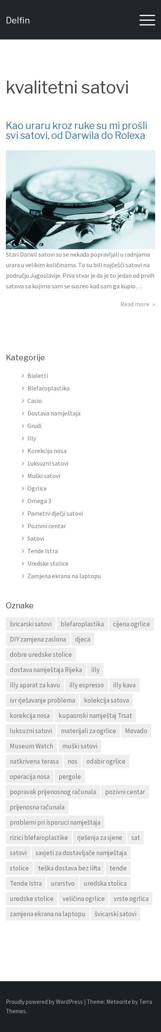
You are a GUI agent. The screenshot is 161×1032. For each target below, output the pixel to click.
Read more (137, 304)
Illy (31, 438)
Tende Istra (42, 551)
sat (135, 837)
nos (72, 761)
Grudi (34, 426)
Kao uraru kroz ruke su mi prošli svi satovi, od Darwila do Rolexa (76, 130)
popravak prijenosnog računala (53, 791)
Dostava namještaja (53, 413)
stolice (19, 868)
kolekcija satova (106, 700)
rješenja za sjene (99, 837)
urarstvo (63, 883)
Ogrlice (37, 488)
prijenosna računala (37, 807)
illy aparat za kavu (35, 685)
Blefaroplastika (48, 388)
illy (95, 669)
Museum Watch (31, 746)
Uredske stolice (47, 563)
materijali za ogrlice (88, 730)
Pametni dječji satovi (55, 513)
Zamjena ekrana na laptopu (64, 576)
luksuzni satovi (31, 730)
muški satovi (79, 746)
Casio (34, 401)
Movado (136, 730)
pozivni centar (125, 791)
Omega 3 (39, 501)
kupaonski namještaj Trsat (95, 715)
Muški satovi (43, 476)
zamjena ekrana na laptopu (48, 914)
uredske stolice (32, 898)
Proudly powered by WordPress (45, 1001)
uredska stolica (105, 883)
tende (118, 868)
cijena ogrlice (131, 624)
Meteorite (118, 1001)
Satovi (35, 538)
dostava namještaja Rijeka (46, 669)
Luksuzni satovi (47, 463)
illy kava (124, 685)
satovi (18, 853)
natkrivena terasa (34, 761)
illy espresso (86, 685)
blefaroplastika (82, 624)
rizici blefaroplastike (39, 837)
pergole (70, 776)
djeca (82, 639)
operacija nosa (30, 776)
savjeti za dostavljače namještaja (81, 853)
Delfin (18, 20)
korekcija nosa (30, 715)
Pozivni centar (46, 526)
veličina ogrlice (84, 898)
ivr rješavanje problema (42, 700)
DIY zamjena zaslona (38, 639)
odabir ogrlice (105, 761)
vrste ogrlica (131, 898)
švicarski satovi (31, 624)
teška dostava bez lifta (69, 868)
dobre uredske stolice (41, 654)
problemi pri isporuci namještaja (55, 822)
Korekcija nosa (46, 451)
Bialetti (37, 375)
